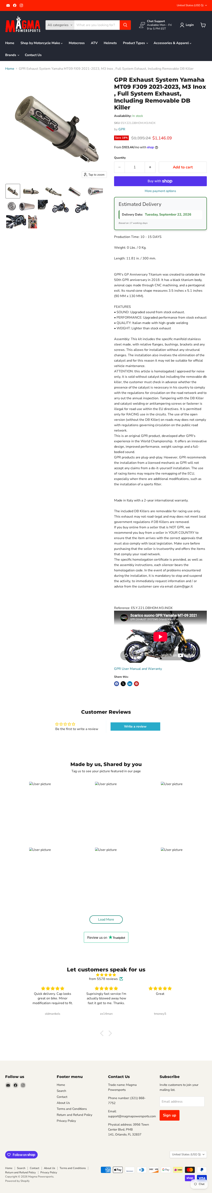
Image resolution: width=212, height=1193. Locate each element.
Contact (62, 1097)
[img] (106, 975)
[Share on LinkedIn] (129, 683)
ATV (94, 43)
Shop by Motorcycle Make (40, 43)
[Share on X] (123, 683)
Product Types (134, 43)
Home (9, 43)
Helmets (110, 43)
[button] (187, 25)
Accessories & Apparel (172, 43)
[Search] (125, 25)
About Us (63, 1103)
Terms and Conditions (72, 1109)
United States (190, 5)
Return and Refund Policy (74, 1115)
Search (61, 1091)
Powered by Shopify (17, 1181)
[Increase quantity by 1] (150, 167)
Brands (11, 55)
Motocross (77, 43)
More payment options (160, 191)
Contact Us (33, 55)
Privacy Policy (66, 1121)
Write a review (135, 726)
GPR (121, 129)
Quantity (120, 157)
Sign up (169, 1115)
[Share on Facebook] (116, 683)
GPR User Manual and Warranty (138, 669)
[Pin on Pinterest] (136, 683)
